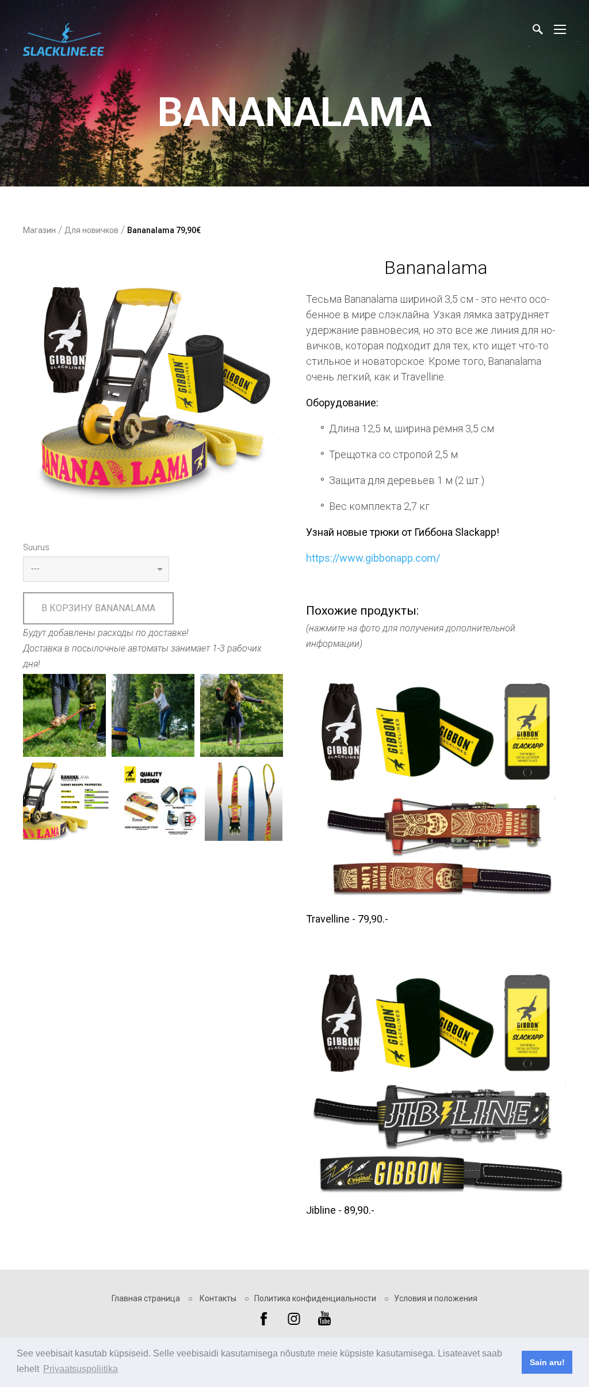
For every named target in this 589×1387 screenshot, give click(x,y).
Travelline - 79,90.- (347, 919)
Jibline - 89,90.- (340, 1210)
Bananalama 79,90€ (164, 230)
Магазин (39, 230)
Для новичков (91, 230)
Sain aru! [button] (547, 1362)
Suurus (36, 547)
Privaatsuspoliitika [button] (80, 1369)
